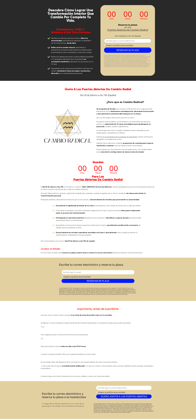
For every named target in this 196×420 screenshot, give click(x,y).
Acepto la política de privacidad (119, 45)
